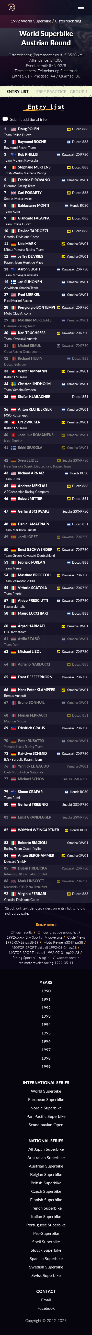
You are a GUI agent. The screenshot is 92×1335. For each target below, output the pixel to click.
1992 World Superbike (31, 21)
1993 (46, 1016)
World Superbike (46, 1091)
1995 (46, 1033)
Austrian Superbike (46, 1166)
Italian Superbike (46, 1216)
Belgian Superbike (46, 1174)
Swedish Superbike (46, 1267)
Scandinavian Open (46, 1124)
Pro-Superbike (46, 1233)
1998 (46, 1058)
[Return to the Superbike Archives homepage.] (10, 7)
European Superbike (46, 1099)
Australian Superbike (46, 1157)
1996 (46, 1041)
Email (46, 1300)
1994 (46, 1024)
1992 (46, 1007)
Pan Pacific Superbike (46, 1116)
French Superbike (46, 1208)
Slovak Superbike (46, 1250)
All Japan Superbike (46, 1149)
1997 (46, 1050)
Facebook (46, 1308)
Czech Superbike (46, 1191)
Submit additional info (28, 119)
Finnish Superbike (46, 1199)
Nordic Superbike (46, 1108)
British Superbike (46, 1183)
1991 (46, 999)
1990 (46, 991)
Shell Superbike (46, 1242)
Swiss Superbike (46, 1275)
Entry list (17, 91)
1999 (46, 1066)
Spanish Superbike (46, 1258)
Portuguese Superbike (46, 1225)
